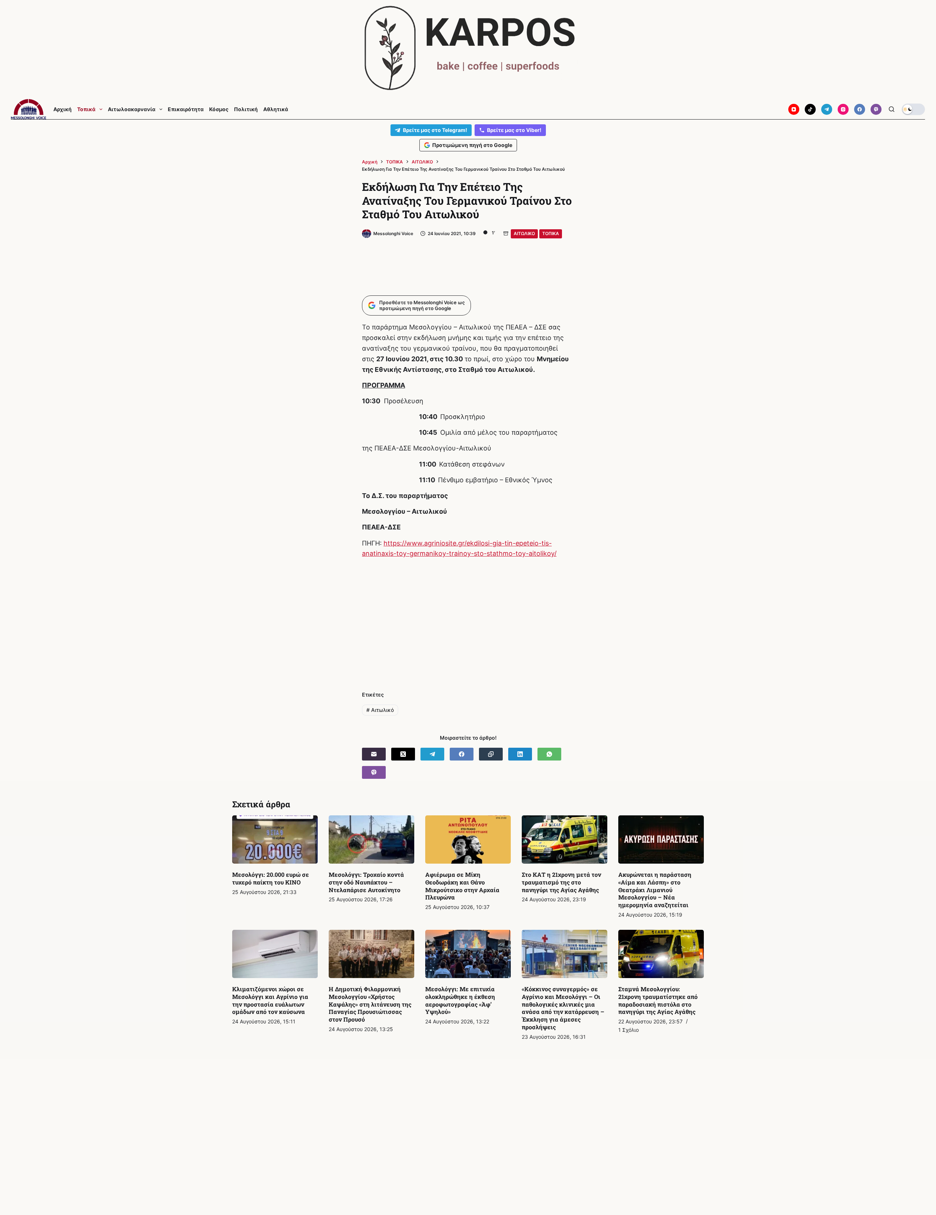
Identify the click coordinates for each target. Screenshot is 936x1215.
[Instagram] (843, 109)
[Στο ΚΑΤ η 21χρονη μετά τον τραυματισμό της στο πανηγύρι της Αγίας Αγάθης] (564, 839)
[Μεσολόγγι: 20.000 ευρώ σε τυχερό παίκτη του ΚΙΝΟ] (275, 839)
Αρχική (62, 109)
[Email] (374, 754)
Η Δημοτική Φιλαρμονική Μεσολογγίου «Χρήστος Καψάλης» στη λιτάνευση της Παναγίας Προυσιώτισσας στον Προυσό (370, 1004)
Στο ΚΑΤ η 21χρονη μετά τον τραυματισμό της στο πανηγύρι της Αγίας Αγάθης (561, 882)
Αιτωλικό (380, 710)
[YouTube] (793, 109)
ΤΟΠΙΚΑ (550, 233)
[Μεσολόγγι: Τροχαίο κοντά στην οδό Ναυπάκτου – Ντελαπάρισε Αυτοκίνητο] (371, 839)
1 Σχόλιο (628, 1030)
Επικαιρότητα (186, 109)
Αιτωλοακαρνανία (131, 109)
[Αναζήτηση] (891, 109)
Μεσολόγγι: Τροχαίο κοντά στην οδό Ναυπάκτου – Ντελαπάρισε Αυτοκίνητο (366, 882)
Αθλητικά (275, 109)
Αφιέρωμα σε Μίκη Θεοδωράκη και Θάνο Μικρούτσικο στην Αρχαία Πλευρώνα (462, 886)
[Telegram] (826, 109)
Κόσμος (219, 109)
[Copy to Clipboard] (491, 754)
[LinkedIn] (520, 754)
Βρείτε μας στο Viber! (514, 130)
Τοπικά (86, 109)
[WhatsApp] (549, 754)
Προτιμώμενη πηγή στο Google (472, 145)
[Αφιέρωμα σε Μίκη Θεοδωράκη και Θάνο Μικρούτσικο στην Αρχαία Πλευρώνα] (468, 839)
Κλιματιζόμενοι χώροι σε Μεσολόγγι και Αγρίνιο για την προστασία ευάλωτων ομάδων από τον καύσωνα (270, 1000)
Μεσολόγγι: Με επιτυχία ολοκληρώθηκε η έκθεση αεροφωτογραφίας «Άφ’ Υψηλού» (460, 1000)
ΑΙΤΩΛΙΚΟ (524, 233)
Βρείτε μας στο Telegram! (435, 130)
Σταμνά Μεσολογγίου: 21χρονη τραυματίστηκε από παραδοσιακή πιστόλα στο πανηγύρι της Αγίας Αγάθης (658, 1000)
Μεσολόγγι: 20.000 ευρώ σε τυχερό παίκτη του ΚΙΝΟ (270, 878)
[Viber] (876, 109)
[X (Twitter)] (403, 754)
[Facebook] (859, 109)
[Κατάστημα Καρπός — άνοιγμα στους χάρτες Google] (468, 48)
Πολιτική (246, 109)
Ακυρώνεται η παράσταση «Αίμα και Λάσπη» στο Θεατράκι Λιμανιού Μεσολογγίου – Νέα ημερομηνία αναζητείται (654, 890)
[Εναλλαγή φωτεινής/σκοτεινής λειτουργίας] (913, 109)
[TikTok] (810, 109)
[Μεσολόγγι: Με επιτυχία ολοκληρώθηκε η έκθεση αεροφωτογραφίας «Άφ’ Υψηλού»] (468, 954)
